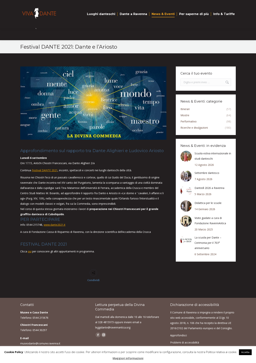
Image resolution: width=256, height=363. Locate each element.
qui (29, 251)
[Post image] (186, 156)
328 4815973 (106, 322)
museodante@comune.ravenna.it (40, 343)
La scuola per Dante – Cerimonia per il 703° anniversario (208, 243)
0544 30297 (40, 330)
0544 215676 (40, 317)
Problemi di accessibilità (184, 342)
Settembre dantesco (207, 173)
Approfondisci (178, 335)
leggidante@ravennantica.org (112, 327)
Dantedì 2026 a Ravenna (209, 188)
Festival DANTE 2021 (45, 170)
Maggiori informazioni (128, 358)
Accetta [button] (245, 352)
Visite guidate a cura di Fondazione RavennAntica (210, 220)
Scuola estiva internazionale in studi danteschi (213, 156)
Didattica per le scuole (208, 203)
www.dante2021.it (54, 224)
